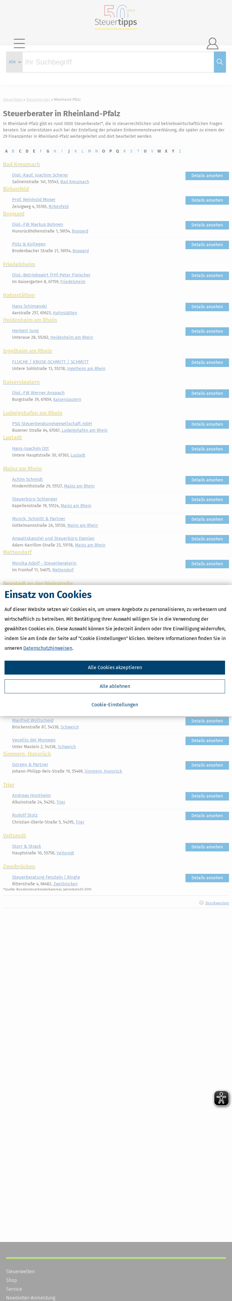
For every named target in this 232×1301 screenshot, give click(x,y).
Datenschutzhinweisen (47, 648)
